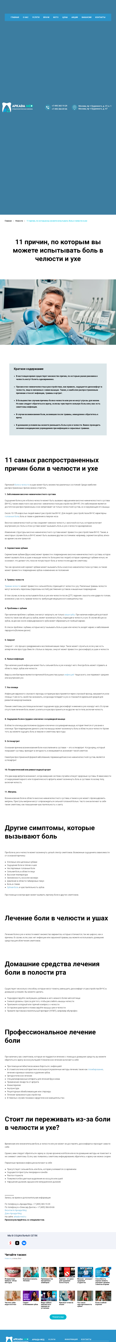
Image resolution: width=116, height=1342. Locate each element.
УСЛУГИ (35, 17)
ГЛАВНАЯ (15, 17)
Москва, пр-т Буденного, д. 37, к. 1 (95, 106)
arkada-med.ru (20, 1216)
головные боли (12, 516)
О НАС (25, 17)
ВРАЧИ (46, 17)
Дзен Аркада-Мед (13, 1213)
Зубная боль (13, 887)
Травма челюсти (13, 586)
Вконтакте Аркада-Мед (16, 1210)
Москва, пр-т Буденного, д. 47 (93, 109)
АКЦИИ (74, 17)
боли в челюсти (21, 485)
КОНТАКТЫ (100, 17)
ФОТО (55, 17)
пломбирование (95, 1069)
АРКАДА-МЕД (38, 1339)
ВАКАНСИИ (86, 17)
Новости (19, 221)
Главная (8, 221)
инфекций (69, 674)
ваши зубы (70, 614)
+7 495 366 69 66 (59, 109)
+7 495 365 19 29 (59, 106)
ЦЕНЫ (65, 17)
